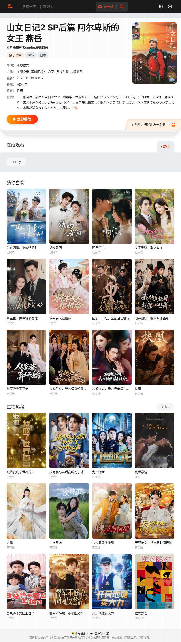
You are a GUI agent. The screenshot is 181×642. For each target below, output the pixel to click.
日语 (20, 91)
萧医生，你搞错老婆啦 (22, 318)
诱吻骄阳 (55, 247)
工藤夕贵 (23, 72)
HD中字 (16, 162)
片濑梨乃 (76, 72)
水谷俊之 (23, 65)
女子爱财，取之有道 (149, 247)
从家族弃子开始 (17, 389)
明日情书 (98, 247)
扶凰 (138, 389)
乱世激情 (141, 472)
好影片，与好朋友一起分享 (150, 124)
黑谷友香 (62, 72)
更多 (164, 407)
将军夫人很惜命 (60, 318)
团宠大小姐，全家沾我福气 (110, 318)
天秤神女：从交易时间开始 (153, 542)
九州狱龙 (98, 472)
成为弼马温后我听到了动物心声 (69, 472)
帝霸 (10, 542)
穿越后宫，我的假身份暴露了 (69, 389)
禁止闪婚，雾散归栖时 (22, 247)
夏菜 (51, 72)
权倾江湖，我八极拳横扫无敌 (112, 389)
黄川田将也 (38, 72)
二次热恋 (55, 542)
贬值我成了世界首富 (20, 472)
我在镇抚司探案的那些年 (152, 318)
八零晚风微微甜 (103, 542)
